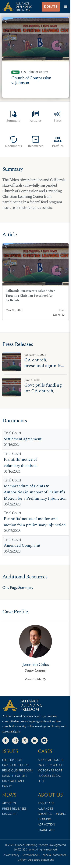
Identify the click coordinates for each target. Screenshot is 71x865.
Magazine (9, 814)
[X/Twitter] (25, 740)
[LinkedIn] (34, 740)
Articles (9, 803)
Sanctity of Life (15, 776)
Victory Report (50, 770)
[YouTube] (44, 740)
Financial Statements (53, 855)
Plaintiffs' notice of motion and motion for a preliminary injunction (35, 522)
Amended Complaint (22, 546)
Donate (51, 6)
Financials (46, 830)
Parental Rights (15, 765)
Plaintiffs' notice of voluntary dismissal (20, 463)
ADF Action (46, 824)
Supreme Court (50, 760)
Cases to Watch (50, 765)
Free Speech (12, 760)
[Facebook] (5, 740)
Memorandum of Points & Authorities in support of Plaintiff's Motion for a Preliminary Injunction (35, 492)
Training (44, 819)
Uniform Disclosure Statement (36, 859)
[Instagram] (15, 740)
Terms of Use (30, 855)
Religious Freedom (17, 770)
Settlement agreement (22, 439)
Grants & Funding (52, 814)
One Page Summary (17, 588)
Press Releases (14, 809)
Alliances (46, 809)
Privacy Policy (11, 855)
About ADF (46, 803)
